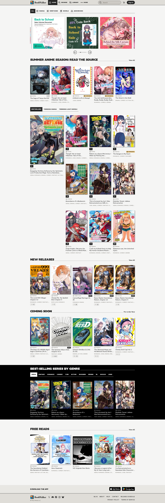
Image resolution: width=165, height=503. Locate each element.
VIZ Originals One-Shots (81, 468)
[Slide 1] (49, 33)
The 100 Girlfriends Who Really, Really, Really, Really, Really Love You (103, 99)
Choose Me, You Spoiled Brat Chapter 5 (59, 299)
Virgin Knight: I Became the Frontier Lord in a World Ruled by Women (76, 249)
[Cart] (124, 2)
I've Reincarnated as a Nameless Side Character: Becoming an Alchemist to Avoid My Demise (124, 469)
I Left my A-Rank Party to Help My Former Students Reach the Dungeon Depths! (100, 249)
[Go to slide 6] (85, 52)
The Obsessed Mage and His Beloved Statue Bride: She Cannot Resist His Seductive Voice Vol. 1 (103, 350)
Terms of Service (128, 499)
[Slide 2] (82, 33)
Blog (96, 496)
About (101, 496)
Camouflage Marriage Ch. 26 (81, 299)
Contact (115, 496)
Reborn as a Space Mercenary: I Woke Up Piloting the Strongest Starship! (100, 155)
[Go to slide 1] (79, 52)
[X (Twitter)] (49, 497)
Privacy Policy (113, 499)
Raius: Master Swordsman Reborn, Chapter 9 (124, 299)
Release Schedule (128, 496)
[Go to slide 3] (81, 52)
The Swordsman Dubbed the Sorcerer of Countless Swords (39, 469)
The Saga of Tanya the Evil (39, 98)
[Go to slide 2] (80, 52)
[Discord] (52, 497)
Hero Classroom (56, 468)
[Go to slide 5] (84, 52)
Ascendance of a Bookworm (75, 201)
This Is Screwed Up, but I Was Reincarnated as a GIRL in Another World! (99, 202)
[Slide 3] (116, 33)
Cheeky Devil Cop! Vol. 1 (123, 350)
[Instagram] (59, 497)
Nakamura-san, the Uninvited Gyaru (123, 249)
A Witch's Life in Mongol (81, 98)
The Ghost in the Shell (123, 98)
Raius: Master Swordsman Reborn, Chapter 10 (103, 299)
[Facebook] (56, 497)
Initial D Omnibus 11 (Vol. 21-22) (81, 350)
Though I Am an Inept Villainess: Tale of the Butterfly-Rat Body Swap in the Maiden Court (60, 99)
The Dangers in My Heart (121, 154)
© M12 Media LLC (35, 500)
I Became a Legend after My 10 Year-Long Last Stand (103, 469)
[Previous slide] (75, 52)
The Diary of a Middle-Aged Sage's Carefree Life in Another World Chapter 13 (40, 350)
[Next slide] (90, 52)
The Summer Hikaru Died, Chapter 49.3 (60, 351)
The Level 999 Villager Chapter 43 (38, 299)
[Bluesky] (63, 497)
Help (108, 496)
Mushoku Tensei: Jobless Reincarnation (121, 202)
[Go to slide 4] (83, 52)
